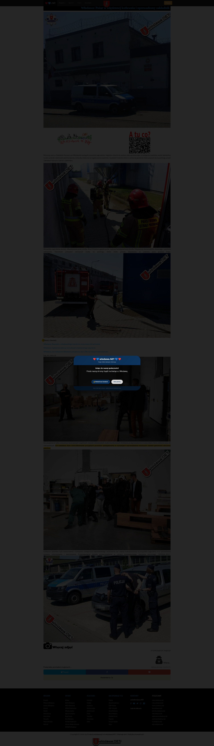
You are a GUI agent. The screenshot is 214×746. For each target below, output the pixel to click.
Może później (117, 381)
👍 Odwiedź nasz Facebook (101, 381)
